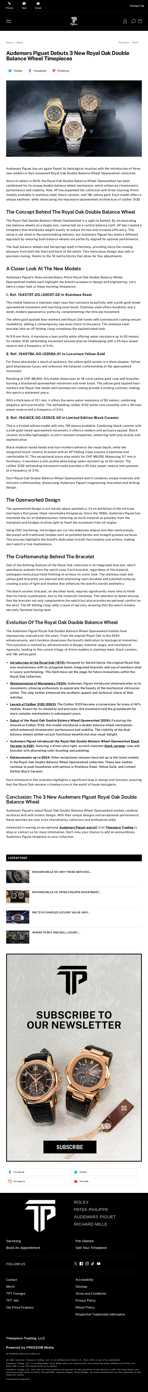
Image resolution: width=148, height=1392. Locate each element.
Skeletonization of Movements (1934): (38, 683)
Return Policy (85, 1307)
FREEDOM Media (40, 1347)
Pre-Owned (84, 1241)
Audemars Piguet (95, 1217)
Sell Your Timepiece (91, 1248)
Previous (124, 42)
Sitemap (81, 1286)
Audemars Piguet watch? (78, 827)
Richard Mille (90, 1224)
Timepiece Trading (120, 827)
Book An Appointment (23, 1248)
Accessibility (84, 1279)
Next (136, 42)
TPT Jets (12, 1300)
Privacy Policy (86, 1300)
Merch (10, 1286)
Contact (11, 1279)
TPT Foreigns (16, 1293)
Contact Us (137, 6)
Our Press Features (20, 1307)
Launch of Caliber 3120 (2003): (33, 704)
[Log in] (125, 21)
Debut (14, 720)
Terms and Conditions (91, 1293)
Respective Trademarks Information (100, 1314)
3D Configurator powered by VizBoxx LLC (23, 1353)
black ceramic (115, 746)
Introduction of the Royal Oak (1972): (38, 662)
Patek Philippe (91, 1209)
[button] (8, 21)
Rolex (81, 1202)
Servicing (13, 1241)
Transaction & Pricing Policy (18, 1379)
